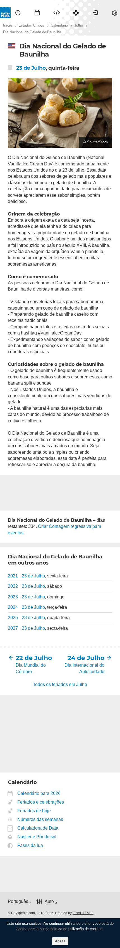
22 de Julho (34, 658)
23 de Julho (31, 68)
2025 (13, 617)
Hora (18, 12)
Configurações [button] (114, 12)
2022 (13, 586)
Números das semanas (40, 819)
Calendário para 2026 (39, 793)
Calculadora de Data (38, 828)
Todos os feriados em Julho (60, 684)
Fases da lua (30, 845)
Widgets (56, 12)
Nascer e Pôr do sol (37, 836)
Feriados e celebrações (41, 802)
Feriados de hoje (34, 810)
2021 (13, 576)
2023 (13, 596)
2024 (13, 607)
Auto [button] (49, 901)
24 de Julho (86, 658)
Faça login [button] (95, 12)
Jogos (76, 12)
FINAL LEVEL (83, 913)
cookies (35, 923)
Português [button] (18, 901)
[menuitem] (18, 12)
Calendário (37, 12)
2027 (13, 628)
